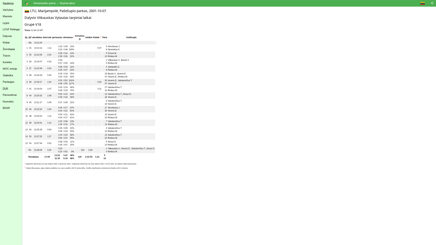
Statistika (8, 75)
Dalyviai (7, 36)
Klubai (6, 42)
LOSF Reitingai (11, 29)
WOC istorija (10, 68)
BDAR (6, 108)
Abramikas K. (114, 49)
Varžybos (8, 9)
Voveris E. (121, 73)
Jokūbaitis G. (114, 67)
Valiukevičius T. (125, 80)
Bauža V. (125, 60)
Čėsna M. (112, 53)
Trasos (6, 55)
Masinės (7, 16)
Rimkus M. (113, 56)
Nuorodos (8, 101)
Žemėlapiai (9, 49)
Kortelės (7, 62)
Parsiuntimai (10, 94)
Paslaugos (8, 81)
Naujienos (8, 3)
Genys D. (127, 94)
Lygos (6, 22)
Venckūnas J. (114, 46)
